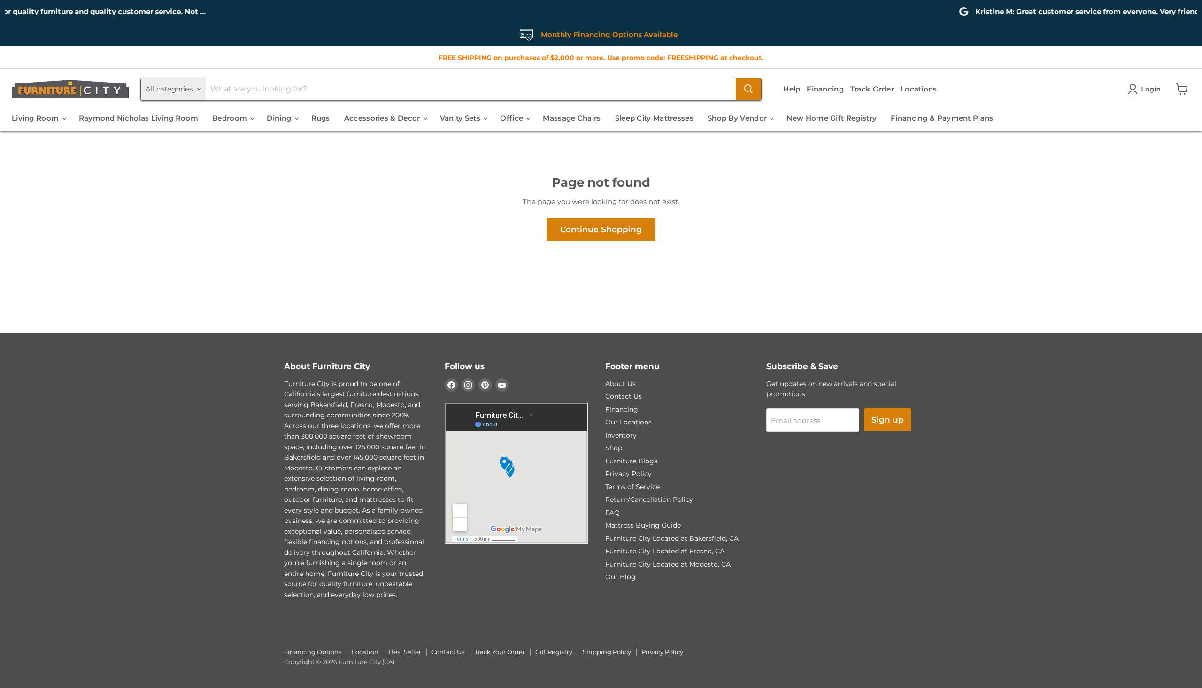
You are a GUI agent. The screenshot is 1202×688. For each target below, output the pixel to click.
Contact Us (623, 396)
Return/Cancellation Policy (649, 499)
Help (791, 88)
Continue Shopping (601, 229)
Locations (919, 88)
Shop (613, 448)
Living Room (36, 117)
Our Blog (620, 577)
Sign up (887, 419)
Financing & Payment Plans (942, 117)
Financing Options (312, 652)
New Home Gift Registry (831, 117)
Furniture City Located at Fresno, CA (664, 551)
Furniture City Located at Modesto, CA (668, 564)
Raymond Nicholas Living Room (138, 117)
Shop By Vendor (738, 117)
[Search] (748, 89)
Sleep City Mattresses (654, 117)
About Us (620, 383)
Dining (280, 117)
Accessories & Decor (383, 117)
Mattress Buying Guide (643, 525)
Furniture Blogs (631, 461)
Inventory (621, 435)
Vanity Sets (461, 117)
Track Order (872, 88)
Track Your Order (500, 652)
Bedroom (230, 117)
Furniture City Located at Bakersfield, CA (672, 538)
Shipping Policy (607, 652)
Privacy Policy (628, 473)
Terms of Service (632, 487)
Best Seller (405, 652)
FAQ (612, 512)
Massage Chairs (572, 117)
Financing (825, 88)
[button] (1146, 89)
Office (512, 117)
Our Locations (628, 422)
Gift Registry (553, 652)
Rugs (320, 117)
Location (365, 652)
